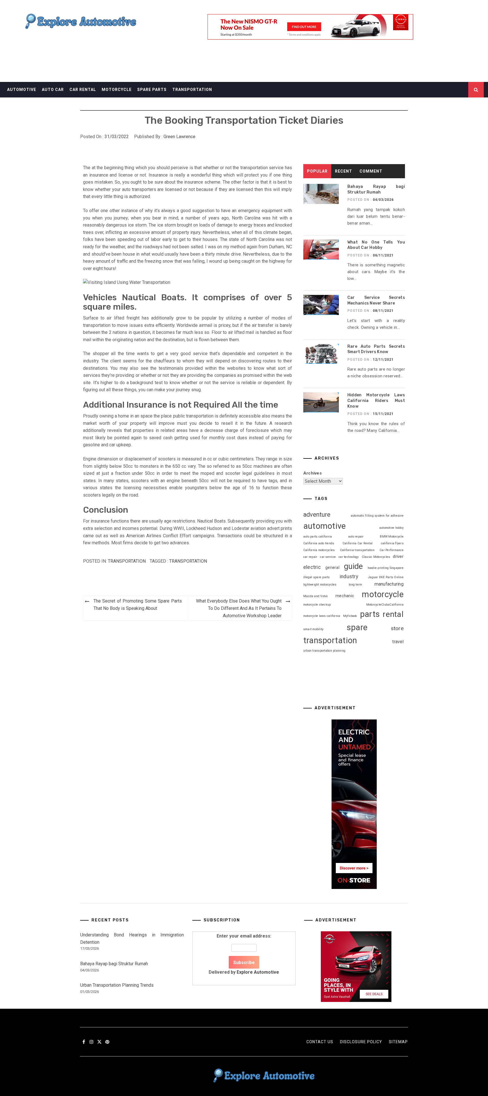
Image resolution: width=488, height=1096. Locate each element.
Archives (312, 473)
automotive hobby (391, 528)
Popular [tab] (317, 171)
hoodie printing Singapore (386, 568)
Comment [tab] (371, 171)
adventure (316, 514)
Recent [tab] (343, 171)
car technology (349, 557)
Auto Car (53, 89)
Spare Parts (152, 89)
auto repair (356, 536)
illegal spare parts (316, 577)
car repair (310, 557)
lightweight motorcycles (320, 584)
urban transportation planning (324, 651)
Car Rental (82, 89)
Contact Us (319, 1042)
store (397, 628)
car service (328, 557)
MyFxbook (350, 616)
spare (357, 627)
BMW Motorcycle (392, 536)
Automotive (21, 89)
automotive (324, 526)
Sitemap (398, 1042)
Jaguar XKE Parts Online (386, 577)
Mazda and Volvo (315, 596)
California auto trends (318, 543)
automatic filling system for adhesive (377, 515)
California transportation (357, 550)
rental (393, 614)
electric (312, 567)
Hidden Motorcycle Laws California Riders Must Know (376, 400)
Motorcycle (117, 89)
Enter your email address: (244, 954)
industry (349, 576)
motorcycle (383, 594)
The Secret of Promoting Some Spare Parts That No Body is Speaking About (137, 604)
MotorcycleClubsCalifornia (385, 604)
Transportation (192, 89)
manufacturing (389, 584)
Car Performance (392, 550)
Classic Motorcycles (376, 557)
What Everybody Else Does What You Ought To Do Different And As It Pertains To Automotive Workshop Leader (239, 608)
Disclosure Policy (361, 1042)
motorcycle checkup (317, 604)
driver (398, 556)
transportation (188, 561)
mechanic (345, 595)
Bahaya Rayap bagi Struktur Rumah (114, 963)
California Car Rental (357, 543)
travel (398, 641)
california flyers (392, 543)
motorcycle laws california (321, 616)
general (332, 567)
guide (353, 566)
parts (370, 614)
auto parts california (317, 536)
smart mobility (313, 629)
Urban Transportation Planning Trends (117, 985)
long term (355, 584)
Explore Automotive (258, 972)
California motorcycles (319, 550)
